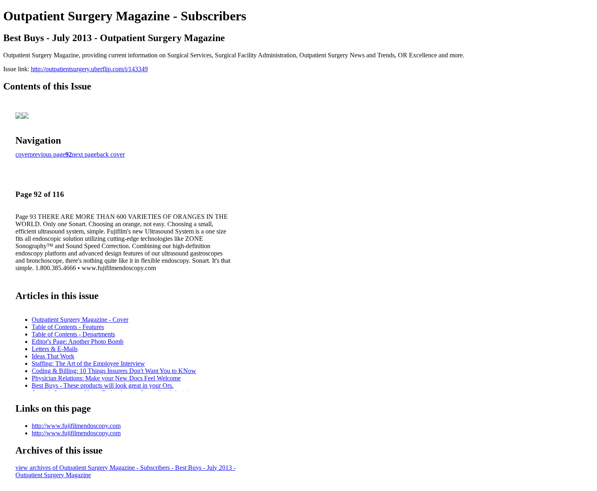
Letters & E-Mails (55, 348)
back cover (111, 154)
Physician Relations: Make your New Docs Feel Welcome (106, 378)
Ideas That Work (53, 356)
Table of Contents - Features (68, 326)
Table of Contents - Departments (73, 334)
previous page (47, 154)
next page (84, 154)
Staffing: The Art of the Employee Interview (88, 363)
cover (22, 154)
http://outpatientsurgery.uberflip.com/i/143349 (89, 68)
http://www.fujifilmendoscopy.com (76, 425)
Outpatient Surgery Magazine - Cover (80, 319)
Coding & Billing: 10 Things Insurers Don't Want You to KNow (114, 370)
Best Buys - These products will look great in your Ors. (102, 385)
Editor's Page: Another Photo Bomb (77, 341)
